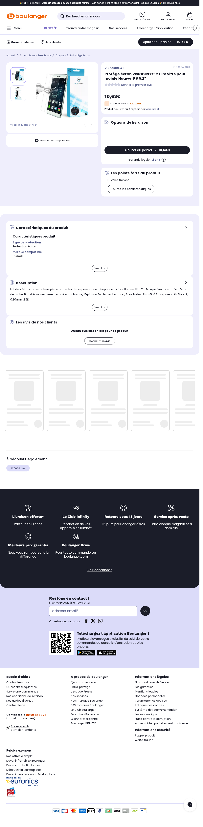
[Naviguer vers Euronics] (35, 781)
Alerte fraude (144, 740)
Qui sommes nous (83, 682)
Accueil (10, 55)
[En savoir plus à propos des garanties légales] (163, 159)
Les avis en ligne (146, 714)
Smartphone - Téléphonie (35, 55)
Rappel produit (145, 735)
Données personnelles (150, 696)
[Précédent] (84, 125)
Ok (145, 611)
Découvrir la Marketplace (23, 770)
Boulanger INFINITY (83, 723)
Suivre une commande (22, 691)
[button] (196, 28)
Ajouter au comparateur (55, 140)
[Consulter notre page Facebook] (86, 622)
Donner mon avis (99, 341)
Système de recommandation (156, 710)
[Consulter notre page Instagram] (100, 622)
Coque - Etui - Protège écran (73, 55)
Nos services (79, 696)
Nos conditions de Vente (152, 682)
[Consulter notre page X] (93, 622)
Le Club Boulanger (83, 710)
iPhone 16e (18, 468)
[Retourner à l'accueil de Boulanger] (27, 16)
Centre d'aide (15, 705)
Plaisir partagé (80, 687)
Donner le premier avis (136, 85)
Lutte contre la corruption (153, 719)
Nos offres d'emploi (19, 756)
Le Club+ (135, 103)
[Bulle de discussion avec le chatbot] (190, 805)
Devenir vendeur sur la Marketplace (30, 774)
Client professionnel (84, 719)
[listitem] (18, 93)
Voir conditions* (99, 570)
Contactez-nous (18, 682)
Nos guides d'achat (19, 701)
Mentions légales (146, 691)
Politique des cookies (149, 705)
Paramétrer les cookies (151, 701)
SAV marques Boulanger (87, 705)
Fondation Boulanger (85, 714)
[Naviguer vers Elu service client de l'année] (35, 792)
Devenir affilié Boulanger (23, 765)
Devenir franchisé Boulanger (25, 761)
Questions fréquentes (21, 687)
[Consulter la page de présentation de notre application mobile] (86, 652)
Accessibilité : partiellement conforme (161, 723)
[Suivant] (91, 125)
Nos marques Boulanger (87, 701)
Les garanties (144, 687)
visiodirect (152, 109)
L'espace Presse (82, 691)
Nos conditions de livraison (24, 696)
